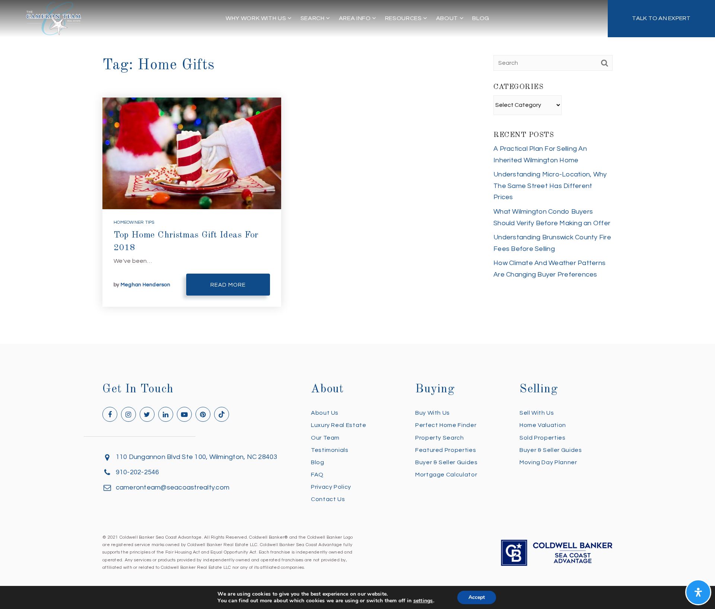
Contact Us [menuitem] (328, 499)
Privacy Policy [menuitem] (331, 487)
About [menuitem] (448, 18)
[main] (357, 172)
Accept (476, 597)
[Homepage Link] (53, 18)
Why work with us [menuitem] (256, 18)
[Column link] (661, 18)
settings (423, 600)
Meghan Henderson (145, 284)
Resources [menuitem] (404, 18)
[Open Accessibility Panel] (698, 592)
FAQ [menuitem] (317, 475)
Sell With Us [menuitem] (536, 413)
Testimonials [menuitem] (330, 450)
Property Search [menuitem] (439, 438)
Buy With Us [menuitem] (432, 413)
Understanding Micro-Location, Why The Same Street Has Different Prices (550, 186)
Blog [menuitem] (480, 18)
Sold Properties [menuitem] (542, 438)
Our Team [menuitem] (325, 438)
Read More (228, 285)
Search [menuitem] (313, 18)
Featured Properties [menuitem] (445, 450)
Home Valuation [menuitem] (542, 425)
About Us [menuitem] (325, 413)
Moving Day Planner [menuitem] (548, 462)
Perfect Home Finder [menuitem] (445, 425)
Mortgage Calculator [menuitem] (446, 475)
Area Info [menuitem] (355, 18)
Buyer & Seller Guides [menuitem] (446, 462)
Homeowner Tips (134, 222)
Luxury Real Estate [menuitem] (338, 425)
